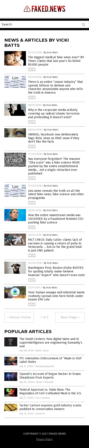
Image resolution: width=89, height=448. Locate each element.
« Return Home (19, 317)
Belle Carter (42, 350)
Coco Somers (42, 397)
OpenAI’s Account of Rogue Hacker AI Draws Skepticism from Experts (50, 375)
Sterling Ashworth (44, 366)
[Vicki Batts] (44, 12)
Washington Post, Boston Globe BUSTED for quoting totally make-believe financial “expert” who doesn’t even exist (56, 271)
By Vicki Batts (51, 52)
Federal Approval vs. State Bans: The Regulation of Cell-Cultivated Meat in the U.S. (50, 391)
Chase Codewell (44, 382)
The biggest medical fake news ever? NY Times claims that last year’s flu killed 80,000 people (56, 60)
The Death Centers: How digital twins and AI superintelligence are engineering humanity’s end (50, 342)
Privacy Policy (44, 439)
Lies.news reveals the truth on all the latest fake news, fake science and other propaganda (56, 194)
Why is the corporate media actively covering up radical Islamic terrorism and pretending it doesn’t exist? (53, 113)
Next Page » (69, 317)
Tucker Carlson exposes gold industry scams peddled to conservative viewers (50, 407)
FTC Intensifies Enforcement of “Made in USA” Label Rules (50, 360)
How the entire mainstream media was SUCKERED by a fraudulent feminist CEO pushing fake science (55, 218)
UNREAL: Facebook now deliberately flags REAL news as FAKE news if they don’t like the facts (53, 138)
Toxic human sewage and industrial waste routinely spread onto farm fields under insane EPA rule (56, 296)
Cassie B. (40, 413)
